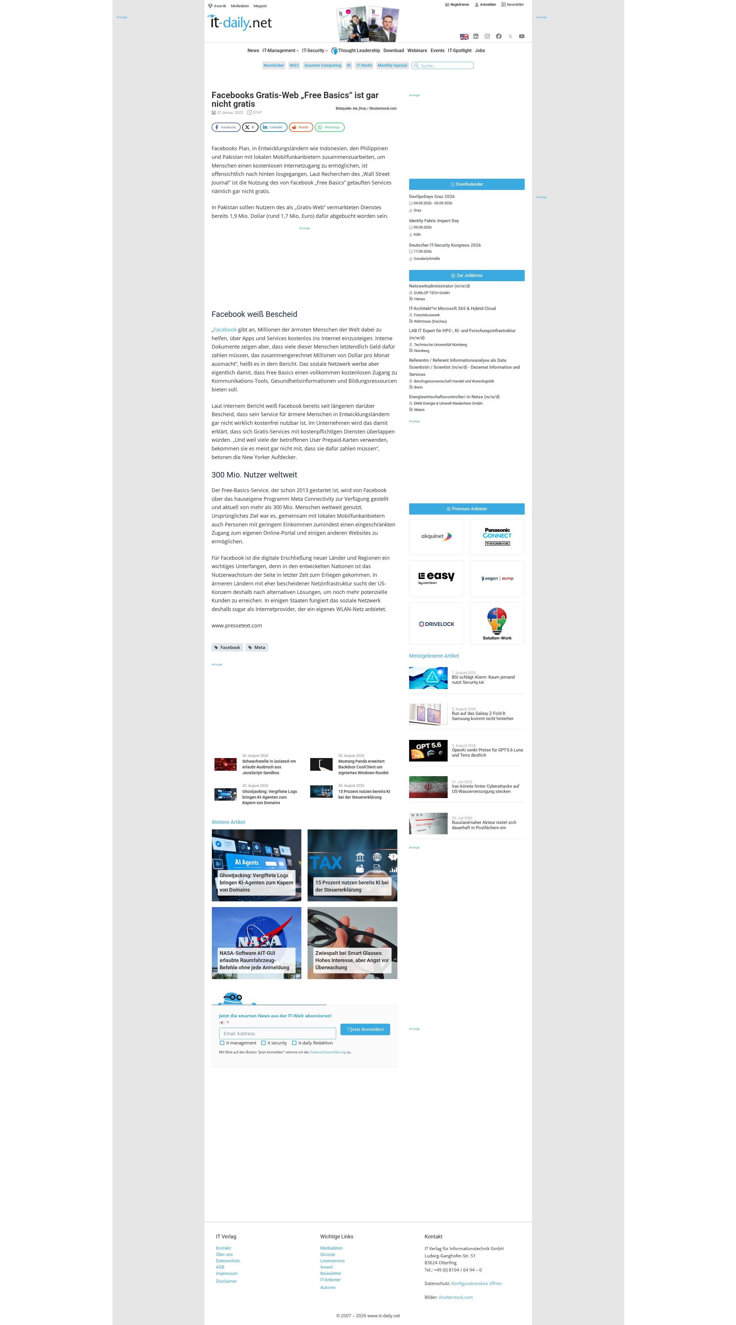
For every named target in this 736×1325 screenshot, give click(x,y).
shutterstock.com (456, 1297)
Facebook (226, 329)
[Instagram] (487, 36)
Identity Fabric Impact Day (434, 220)
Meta (259, 647)
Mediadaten (331, 1248)
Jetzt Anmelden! (367, 1029)
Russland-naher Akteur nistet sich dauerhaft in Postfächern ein (484, 825)
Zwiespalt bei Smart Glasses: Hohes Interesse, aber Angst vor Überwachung (352, 960)
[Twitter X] (510, 36)
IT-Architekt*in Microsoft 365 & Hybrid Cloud (452, 308)
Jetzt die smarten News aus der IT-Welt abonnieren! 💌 (275, 1019)
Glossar (327, 1254)
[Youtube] (522, 36)
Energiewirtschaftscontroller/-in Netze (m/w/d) (454, 396)
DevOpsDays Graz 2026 (432, 196)
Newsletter (330, 1273)
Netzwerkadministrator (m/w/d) (439, 286)
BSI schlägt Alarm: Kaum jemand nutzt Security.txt (483, 680)
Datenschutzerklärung (328, 1052)
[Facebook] (499, 36)
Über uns (224, 1254)
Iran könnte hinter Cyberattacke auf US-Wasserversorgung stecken (485, 789)
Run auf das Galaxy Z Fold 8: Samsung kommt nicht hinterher (482, 716)
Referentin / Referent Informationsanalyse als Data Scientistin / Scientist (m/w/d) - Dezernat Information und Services (464, 367)
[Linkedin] (476, 36)
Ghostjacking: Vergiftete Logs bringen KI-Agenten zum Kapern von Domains (256, 882)
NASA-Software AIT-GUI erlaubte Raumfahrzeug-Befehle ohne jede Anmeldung (254, 960)
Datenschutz (228, 1260)
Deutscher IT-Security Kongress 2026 (445, 245)
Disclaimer (226, 1281)
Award (326, 1267)
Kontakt (223, 1248)
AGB (220, 1267)
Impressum (226, 1273)
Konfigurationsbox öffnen (476, 1283)
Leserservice (332, 1260)
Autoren (328, 1287)
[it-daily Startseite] (250, 23)
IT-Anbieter (330, 1279)
